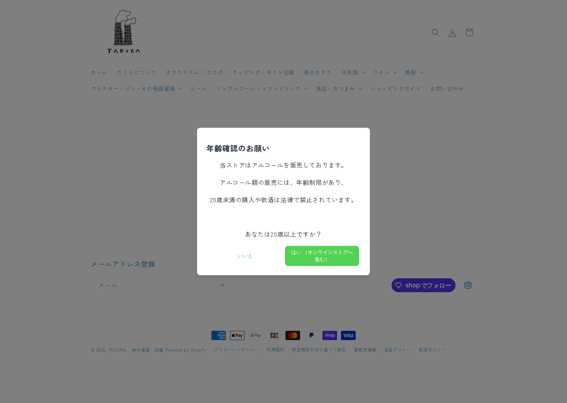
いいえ (245, 256)
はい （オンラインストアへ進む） (322, 255)
